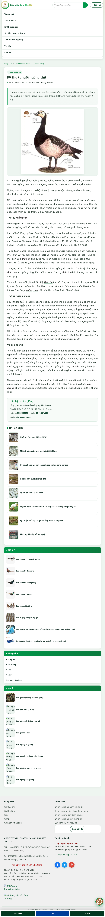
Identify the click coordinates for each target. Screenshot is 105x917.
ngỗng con (21, 217)
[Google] (72, 865)
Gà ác (8, 670)
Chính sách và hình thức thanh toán (71, 811)
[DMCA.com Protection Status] (12, 887)
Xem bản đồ (77, 829)
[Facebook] (57, 865)
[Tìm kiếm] (85, 5)
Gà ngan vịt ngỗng (14, 680)
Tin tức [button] (8, 46)
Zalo (52, 913)
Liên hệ (7, 52)
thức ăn (26, 258)
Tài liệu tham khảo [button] (13, 33)
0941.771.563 (42, 413)
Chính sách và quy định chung (69, 814)
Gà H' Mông (11, 664)
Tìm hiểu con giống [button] (14, 39)
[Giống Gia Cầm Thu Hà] (5, 5)
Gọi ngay (18, 913)
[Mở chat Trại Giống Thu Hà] (99, 902)
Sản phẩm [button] (9, 20)
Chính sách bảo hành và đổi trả (69, 806)
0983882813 (22, 413)
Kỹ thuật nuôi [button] (11, 27)
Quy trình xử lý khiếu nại (66, 822)
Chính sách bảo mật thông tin (68, 818)
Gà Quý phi (10, 659)
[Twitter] (64, 865)
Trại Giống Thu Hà (67, 854)
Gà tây (8, 675)
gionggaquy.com (23, 417)
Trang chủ (9, 14)
